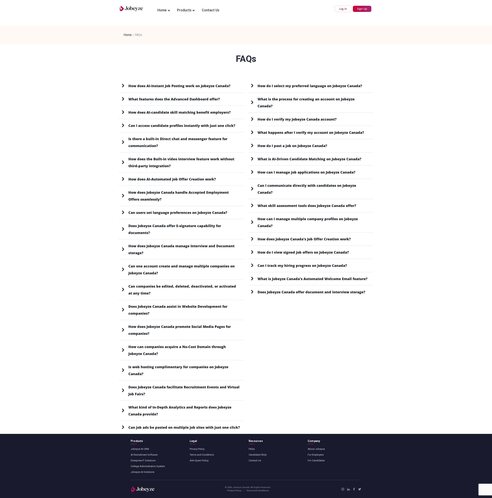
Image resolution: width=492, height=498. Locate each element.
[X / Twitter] (359, 489)
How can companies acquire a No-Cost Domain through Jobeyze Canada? (177, 350)
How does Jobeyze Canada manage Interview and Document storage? (181, 249)
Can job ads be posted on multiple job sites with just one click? (184, 427)
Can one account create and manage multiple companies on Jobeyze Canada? (181, 269)
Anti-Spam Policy (199, 460)
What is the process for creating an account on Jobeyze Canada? (306, 102)
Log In (343, 9)
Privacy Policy (197, 449)
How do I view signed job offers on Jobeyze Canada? (303, 252)
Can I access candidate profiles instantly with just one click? (181, 125)
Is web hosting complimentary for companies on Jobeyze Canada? (178, 370)
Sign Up (362, 9)
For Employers (316, 454)
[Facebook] (354, 489)
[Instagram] (342, 489)
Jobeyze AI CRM (140, 449)
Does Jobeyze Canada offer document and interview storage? (311, 292)
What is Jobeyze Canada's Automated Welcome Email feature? (312, 278)
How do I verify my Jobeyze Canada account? (297, 119)
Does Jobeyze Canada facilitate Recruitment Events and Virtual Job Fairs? (183, 390)
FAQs (252, 449)
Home (162, 10)
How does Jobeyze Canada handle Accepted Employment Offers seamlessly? (178, 196)
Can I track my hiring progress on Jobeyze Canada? (302, 265)
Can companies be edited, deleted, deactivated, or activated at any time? (182, 289)
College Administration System (148, 466)
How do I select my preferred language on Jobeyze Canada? (310, 86)
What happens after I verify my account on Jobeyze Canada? (311, 132)
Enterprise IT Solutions (143, 460)
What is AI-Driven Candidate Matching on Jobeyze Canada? (309, 159)
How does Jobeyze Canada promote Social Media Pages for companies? (179, 330)
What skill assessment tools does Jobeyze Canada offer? (307, 205)
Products (184, 10)
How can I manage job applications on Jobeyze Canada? (306, 172)
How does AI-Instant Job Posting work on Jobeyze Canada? (179, 86)
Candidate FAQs (258, 454)
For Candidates (316, 460)
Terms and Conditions (202, 454)
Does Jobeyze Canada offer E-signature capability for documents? (174, 229)
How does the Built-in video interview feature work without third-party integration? (181, 162)
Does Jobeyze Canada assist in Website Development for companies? (177, 310)
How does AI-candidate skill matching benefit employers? (179, 112)
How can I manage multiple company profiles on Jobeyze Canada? (308, 222)
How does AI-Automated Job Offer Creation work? (172, 179)
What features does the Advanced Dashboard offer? (174, 99)
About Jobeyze (316, 449)
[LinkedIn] (348, 489)
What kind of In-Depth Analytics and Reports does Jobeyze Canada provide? (179, 410)
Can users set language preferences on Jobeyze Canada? (177, 212)
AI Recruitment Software (144, 454)
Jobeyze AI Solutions (142, 472)
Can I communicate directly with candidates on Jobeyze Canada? (307, 189)
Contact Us (210, 10)
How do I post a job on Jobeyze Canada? (292, 145)
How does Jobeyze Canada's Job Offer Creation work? (304, 239)
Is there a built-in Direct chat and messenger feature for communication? (177, 142)
